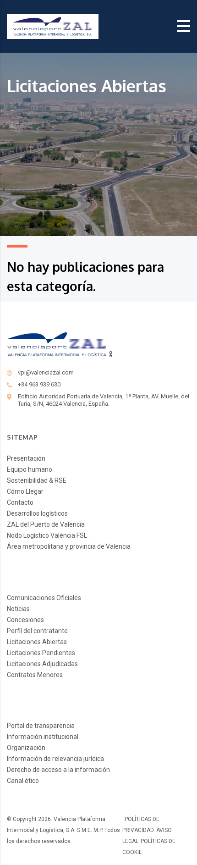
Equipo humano (29, 469)
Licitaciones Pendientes (41, 652)
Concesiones (25, 619)
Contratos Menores (35, 674)
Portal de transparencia (41, 725)
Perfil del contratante (37, 630)
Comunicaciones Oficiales (44, 597)
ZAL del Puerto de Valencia (46, 524)
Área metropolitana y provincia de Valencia (69, 546)
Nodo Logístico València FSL (47, 535)
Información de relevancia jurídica (55, 758)
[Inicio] (52, 26)
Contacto (20, 502)
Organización (26, 747)
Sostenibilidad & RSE (36, 480)
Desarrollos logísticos (37, 513)
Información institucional (42, 736)
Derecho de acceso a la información (58, 769)
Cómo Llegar (25, 491)
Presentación (26, 458)
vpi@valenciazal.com (46, 372)
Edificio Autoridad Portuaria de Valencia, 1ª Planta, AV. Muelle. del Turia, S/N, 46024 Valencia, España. (103, 400)
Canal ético (23, 780)
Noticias (18, 608)
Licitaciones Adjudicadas (42, 663)
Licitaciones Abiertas (37, 641)
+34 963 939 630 (39, 384)
